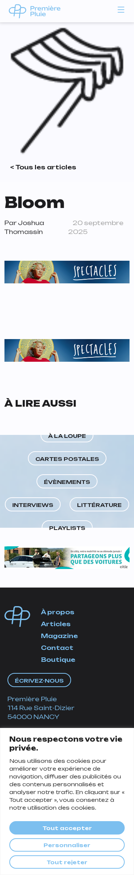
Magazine (59, 636)
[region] (67, 801)
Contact (57, 647)
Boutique (58, 659)
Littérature (99, 505)
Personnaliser (67, 845)
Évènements (67, 482)
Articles (56, 624)
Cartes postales (67, 459)
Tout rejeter (67, 862)
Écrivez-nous (39, 680)
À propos (57, 612)
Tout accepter (67, 828)
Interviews (32, 505)
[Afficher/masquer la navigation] (121, 9)
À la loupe (67, 436)
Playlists (67, 528)
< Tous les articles (43, 167)
